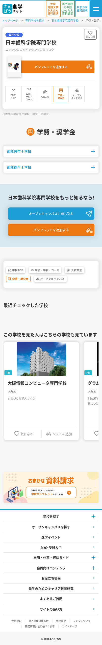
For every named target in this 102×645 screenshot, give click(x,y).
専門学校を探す (34, 20)
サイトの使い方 (51, 609)
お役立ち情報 (51, 578)
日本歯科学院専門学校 (64, 20)
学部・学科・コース (29, 96)
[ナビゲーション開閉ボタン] (96, 8)
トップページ (10, 20)
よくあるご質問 (51, 598)
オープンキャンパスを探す (51, 526)
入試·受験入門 (51, 547)
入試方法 (45, 96)
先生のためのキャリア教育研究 (51, 588)
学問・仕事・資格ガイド (51, 557)
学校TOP (13, 97)
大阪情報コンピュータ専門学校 (37, 383)
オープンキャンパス (76, 97)
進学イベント (51, 537)
